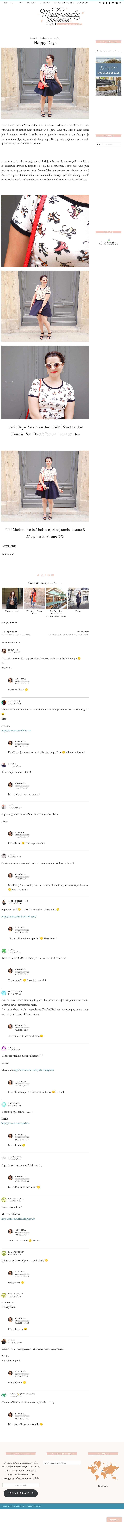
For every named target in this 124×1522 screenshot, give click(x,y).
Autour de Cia (15, 992)
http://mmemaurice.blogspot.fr (18, 1218)
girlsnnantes (15, 1157)
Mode (20, 3)
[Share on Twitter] (13, 622)
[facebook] (106, 2)
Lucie (10, 806)
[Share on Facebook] (10, 622)
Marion (12, 1047)
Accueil (8, 3)
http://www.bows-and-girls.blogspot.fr (33, 1069)
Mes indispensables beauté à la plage (16, 633)
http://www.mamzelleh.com (16, 730)
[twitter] (100, 2)
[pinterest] (110, 2)
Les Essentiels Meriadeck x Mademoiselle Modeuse (56, 614)
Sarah (11, 950)
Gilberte (12, 764)
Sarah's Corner (16, 1252)
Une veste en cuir (12, 611)
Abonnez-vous (20, 1493)
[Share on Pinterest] (15, 622)
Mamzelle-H (14, 701)
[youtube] (113, 2)
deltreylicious (15, 1294)
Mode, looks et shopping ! (50, 38)
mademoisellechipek (18, 901)
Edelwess (13, 650)
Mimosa (78, 611)
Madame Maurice (16, 1199)
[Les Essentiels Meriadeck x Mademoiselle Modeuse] (56, 598)
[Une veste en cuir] (12, 598)
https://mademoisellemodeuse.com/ (24, 1506)
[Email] (117, 2)
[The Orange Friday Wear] (34, 598)
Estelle (12, 1340)
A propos (83, 3)
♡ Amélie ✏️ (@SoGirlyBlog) (22, 1394)
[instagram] (103, 2)
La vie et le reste (64, 3)
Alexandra (20, 679)
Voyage (31, 3)
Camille (12, 854)
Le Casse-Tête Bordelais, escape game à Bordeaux (69, 633)
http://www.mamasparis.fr (15, 1123)
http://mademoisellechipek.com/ (18, 916)
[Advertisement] (108, 186)
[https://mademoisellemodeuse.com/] (62, 16)
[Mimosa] (78, 598)
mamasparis (14, 1103)
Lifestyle (45, 3)
